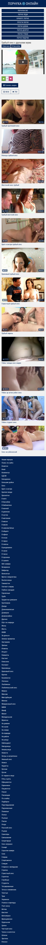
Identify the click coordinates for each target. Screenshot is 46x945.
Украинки (5, 899)
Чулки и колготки (8, 932)
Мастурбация (7, 697)
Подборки (5, 802)
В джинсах (6, 512)
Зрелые (4, 645)
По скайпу (5, 798)
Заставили (6, 642)
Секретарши (6, 841)
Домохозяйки (7, 616)
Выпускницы (7, 580)
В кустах (5, 515)
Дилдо (4, 606)
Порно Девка (23, 26)
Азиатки (5, 466)
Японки (4, 942)
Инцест (4, 652)
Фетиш (4, 909)
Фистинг (5, 912)
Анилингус (6, 472)
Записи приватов (8, 639)
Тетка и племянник (9, 890)
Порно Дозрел (23, 30)
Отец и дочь (6, 779)
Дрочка (4, 619)
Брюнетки (5, 495)
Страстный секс (8, 873)
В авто (4, 499)
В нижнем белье (8, 528)
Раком (4, 821)
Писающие (6, 795)
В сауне (4, 551)
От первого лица (8, 775)
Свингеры (5, 834)
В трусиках (6, 557)
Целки (4, 925)
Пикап (4, 792)
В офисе (5, 534)
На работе (5, 736)
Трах (3, 896)
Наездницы (6, 746)
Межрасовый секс (9, 704)
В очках (4, 538)
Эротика (5, 938)
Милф (4, 710)
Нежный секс (7, 759)
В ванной (5, 508)
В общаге (5, 531)
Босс (3, 486)
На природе (6, 733)
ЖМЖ (4, 632)
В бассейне (16, 46)
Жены (4, 626)
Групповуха (6, 603)
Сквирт (4, 847)
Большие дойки (8, 482)
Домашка (5, 613)
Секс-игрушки (7, 844)
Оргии (4, 772)
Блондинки (6, 479)
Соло (3, 854)
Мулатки (5, 720)
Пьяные (5, 818)
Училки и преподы (9, 903)
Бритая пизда (7, 492)
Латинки (5, 681)
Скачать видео (11, 85)
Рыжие (4, 831)
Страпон (5, 870)
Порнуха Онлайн (23, 4)
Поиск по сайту (7, 463)
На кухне (5, 727)
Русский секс (7, 828)
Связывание (6, 837)
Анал (3, 469)
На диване (6, 723)
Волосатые (6, 573)
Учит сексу (6, 906)
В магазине (6, 518)
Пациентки (6, 789)
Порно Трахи (23, 34)
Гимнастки (6, 583)
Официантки (6, 782)
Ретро (4, 824)
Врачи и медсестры (9, 577)
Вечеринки (6, 567)
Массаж (5, 694)
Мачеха (4, 701)
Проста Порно (23, 22)
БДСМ (4, 476)
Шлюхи (4, 935)
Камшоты (5, 655)
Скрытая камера (8, 850)
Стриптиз (5, 876)
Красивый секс (7, 671)
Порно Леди (23, 14)
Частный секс (7, 929)
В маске (5, 521)
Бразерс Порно (23, 18)
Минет (4, 714)
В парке (4, 541)
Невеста (5, 753)
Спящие (4, 863)
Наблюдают (6, 743)
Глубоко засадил (8, 590)
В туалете (5, 560)
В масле (5, 525)
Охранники (6, 785)
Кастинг (5, 658)
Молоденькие (7, 717)
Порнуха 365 (23, 11)
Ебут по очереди (8, 622)
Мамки (4, 691)
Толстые (5, 893)
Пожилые (5, 811)
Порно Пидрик (23, 38)
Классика (6, 46)
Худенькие (6, 922)
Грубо (4, 596)
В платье (5, 544)
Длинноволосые (8, 609)
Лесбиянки (6, 684)
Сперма (4, 857)
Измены (5, 648)
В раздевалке (7, 547)
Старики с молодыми (10, 867)
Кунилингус (6, 678)
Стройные (5, 880)
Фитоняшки (6, 916)
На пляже (5, 730)
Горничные (6, 593)
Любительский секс (9, 688)
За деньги (5, 635)
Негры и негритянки (9, 756)
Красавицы (6, 668)
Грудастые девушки (9, 600)
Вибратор (5, 570)
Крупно (4, 674)
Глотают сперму (8, 587)
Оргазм (4, 769)
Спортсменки (7, 860)
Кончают (5, 665)
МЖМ (4, 707)
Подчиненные (7, 808)
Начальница (6, 749)
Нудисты (5, 766)
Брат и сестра (7, 489)
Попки (4, 815)
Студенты (5, 883)
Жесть (4, 629)
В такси (4, 554)
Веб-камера (6, 564)
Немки (4, 762)
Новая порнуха (7, 459)
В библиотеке (7, 505)
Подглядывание (8, 805)
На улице (5, 740)
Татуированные (7, 886)
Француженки (7, 919)
